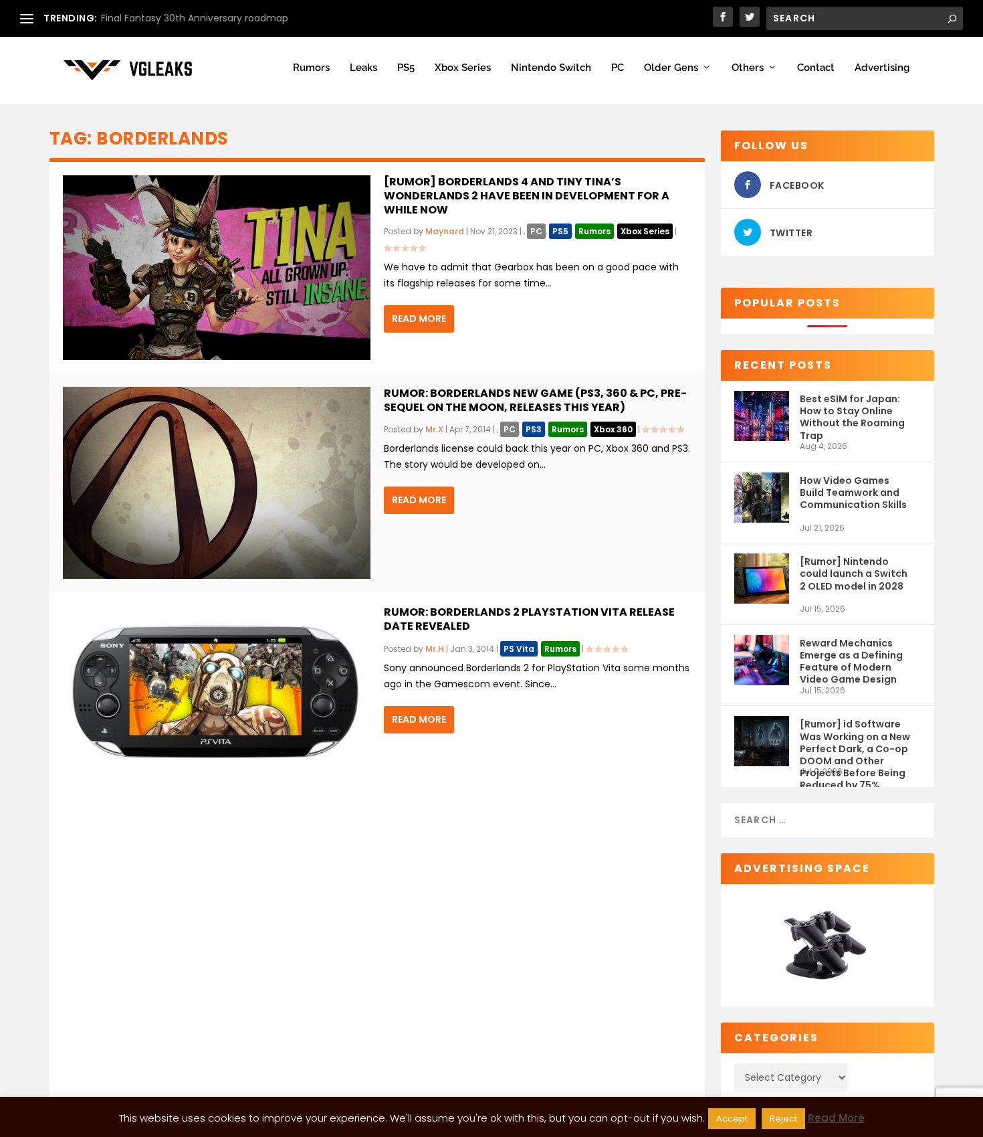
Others (748, 68)
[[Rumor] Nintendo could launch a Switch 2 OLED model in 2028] (761, 578)
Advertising (882, 68)
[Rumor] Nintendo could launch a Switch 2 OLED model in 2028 (853, 573)
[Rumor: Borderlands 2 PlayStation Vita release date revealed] (216, 692)
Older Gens (671, 68)
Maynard (444, 231)
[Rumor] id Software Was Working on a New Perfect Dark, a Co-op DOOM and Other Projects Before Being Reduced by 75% (855, 741)
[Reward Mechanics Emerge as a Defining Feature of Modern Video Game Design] (761, 660)
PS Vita (519, 648)
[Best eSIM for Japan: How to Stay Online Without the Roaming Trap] (761, 416)
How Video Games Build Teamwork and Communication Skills (853, 492)
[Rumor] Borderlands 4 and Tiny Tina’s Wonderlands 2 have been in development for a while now (526, 195)
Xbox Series (463, 68)
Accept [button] (732, 1118)
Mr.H (434, 648)
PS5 (406, 68)
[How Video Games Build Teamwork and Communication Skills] (761, 497)
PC (617, 68)
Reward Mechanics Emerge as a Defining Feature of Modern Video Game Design (851, 660)
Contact (816, 68)
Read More (419, 318)
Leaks (363, 68)
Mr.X (434, 429)
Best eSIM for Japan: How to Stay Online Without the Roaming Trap (852, 416)
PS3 (534, 429)
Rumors (311, 68)
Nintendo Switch (551, 68)
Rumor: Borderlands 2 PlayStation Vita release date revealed (529, 619)
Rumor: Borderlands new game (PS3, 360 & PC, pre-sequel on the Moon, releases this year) (535, 400)
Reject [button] (783, 1118)
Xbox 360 (613, 429)
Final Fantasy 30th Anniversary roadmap (194, 18)
